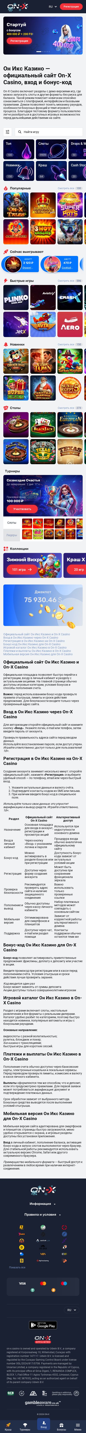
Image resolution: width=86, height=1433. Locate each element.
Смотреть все (69, 188)
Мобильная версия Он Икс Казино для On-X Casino (38, 654)
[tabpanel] (43, 36)
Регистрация (71, 6)
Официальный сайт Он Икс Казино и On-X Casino (36, 634)
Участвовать (22, 509)
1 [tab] (38, 51)
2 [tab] (42, 51)
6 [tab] (49, 51)
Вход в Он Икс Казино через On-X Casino (30, 637)
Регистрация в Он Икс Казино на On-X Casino (34, 641)
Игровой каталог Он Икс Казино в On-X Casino (35, 647)
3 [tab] (44, 51)
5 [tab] (47, 51)
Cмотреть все (69, 280)
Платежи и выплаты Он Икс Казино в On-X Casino (37, 651)
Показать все (17, 1267)
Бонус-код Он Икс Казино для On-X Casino (32, 644)
